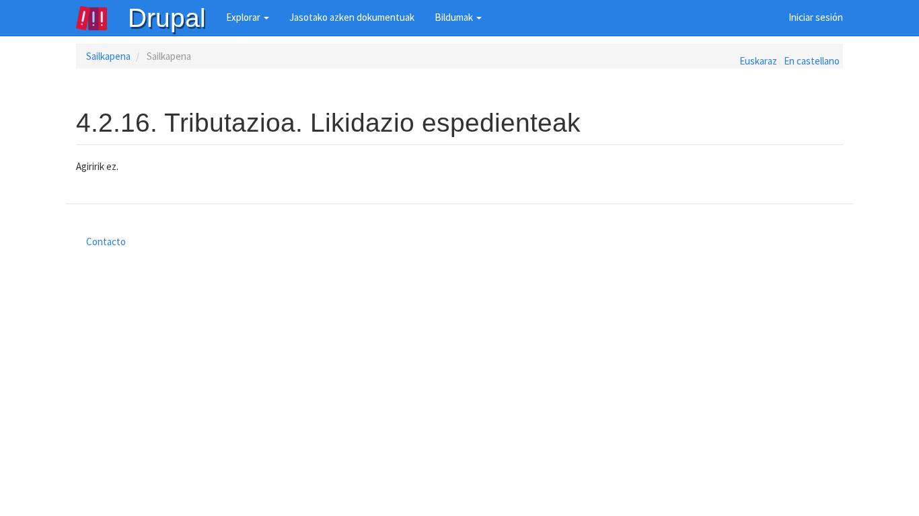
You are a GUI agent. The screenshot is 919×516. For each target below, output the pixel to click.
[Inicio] (101, 18)
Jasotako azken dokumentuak (351, 17)
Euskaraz (758, 60)
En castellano (812, 60)
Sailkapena (108, 56)
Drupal (167, 17)
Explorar (244, 17)
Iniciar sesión (815, 17)
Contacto (106, 241)
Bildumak (455, 17)
